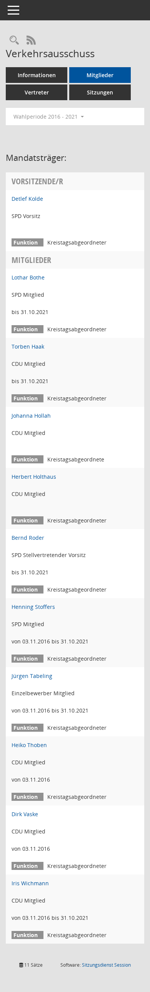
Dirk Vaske (25, 814)
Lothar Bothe (28, 277)
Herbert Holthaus (34, 476)
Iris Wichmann (30, 883)
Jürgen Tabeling (32, 676)
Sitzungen (100, 92)
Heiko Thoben (29, 745)
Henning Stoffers (33, 606)
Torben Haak (28, 346)
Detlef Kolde (27, 198)
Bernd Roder (28, 537)
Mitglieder (100, 75)
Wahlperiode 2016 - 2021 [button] (46, 116)
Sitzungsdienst (106, 965)
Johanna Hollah (31, 415)
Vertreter (37, 92)
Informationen (37, 75)
